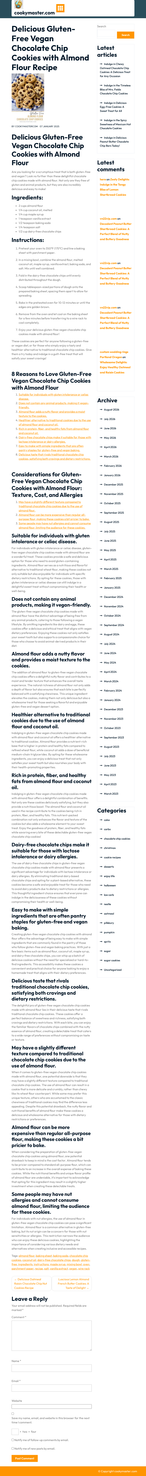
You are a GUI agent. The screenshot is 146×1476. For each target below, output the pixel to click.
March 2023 (111, 793)
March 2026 (111, 456)
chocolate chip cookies (117, 838)
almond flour (27, 1255)
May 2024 (110, 662)
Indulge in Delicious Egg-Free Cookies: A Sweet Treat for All (113, 107)
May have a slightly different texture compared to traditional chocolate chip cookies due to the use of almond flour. (50, 506)
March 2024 (111, 681)
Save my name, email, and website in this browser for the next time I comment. (51, 1420)
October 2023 (112, 728)
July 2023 (109, 756)
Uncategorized (113, 969)
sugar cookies (112, 960)
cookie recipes (112, 857)
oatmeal (109, 913)
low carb (109, 895)
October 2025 (112, 503)
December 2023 (113, 709)
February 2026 (113, 465)
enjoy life (109, 876)
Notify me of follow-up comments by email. (41, 1440)
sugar (107, 951)
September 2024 (114, 625)
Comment (19, 1317)
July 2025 (109, 531)
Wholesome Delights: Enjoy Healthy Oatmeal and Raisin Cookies (115, 367)
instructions (41, 1264)
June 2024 (110, 653)
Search (101, 26)
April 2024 (110, 672)
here (103, 179)
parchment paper (23, 1268)
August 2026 (111, 409)
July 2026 (109, 419)
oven (86, 1264)
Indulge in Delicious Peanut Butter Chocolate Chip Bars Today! (114, 141)
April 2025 (110, 559)
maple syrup (58, 1264)
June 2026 (110, 428)
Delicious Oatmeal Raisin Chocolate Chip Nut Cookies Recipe (30, 1283)
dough (76, 1260)
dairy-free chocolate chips (54, 1260)
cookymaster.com (34, 12)
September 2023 (114, 737)
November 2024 (113, 606)
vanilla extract (59, 1268)
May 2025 (110, 550)
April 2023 (110, 784)
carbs (107, 829)
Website (17, 1400)
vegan (73, 1268)
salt (46, 1268)
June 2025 (110, 540)
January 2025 (112, 587)
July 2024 (109, 643)
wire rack (84, 1268)
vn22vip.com (108, 218)
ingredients (25, 1264)
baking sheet (44, 1255)
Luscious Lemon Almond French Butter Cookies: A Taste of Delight (73, 1283)
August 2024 (111, 634)
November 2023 (113, 718)
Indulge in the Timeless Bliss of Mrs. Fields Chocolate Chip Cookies (115, 89)
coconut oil (29, 1260)
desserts (109, 866)
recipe (39, 1268)
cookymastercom (26, 126)
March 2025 (111, 569)
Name (16, 1361)
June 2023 (110, 765)
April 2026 (110, 447)
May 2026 (110, 437)
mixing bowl (74, 1264)
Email (16, 1381)
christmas (110, 848)
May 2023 (110, 775)
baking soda (60, 1255)
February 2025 (113, 578)
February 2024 (113, 690)
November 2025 (113, 494)
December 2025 (113, 484)
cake (107, 820)
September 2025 (114, 512)
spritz (107, 941)
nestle (107, 904)
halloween (110, 885)
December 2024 (113, 597)
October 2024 (112, 615)
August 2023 (111, 746)
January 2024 (112, 700)
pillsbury (109, 923)
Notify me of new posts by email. (34, 1448)
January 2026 (112, 475)
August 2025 (111, 522)
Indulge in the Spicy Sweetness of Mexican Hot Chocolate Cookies (115, 124)
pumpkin (109, 932)
